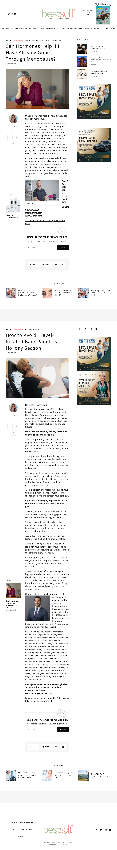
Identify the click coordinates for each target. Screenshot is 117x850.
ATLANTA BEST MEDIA (27, 823)
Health (8, 40)
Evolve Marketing (62, 844)
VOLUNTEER (88, 14)
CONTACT (15, 830)
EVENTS (89, 12)
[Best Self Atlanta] (58, 14)
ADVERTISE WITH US (28, 830)
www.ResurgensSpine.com (38, 693)
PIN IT (43, 191)
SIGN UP (63, 247)
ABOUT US (13, 823)
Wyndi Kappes (13, 126)
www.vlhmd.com (33, 215)
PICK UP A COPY (23, 837)
